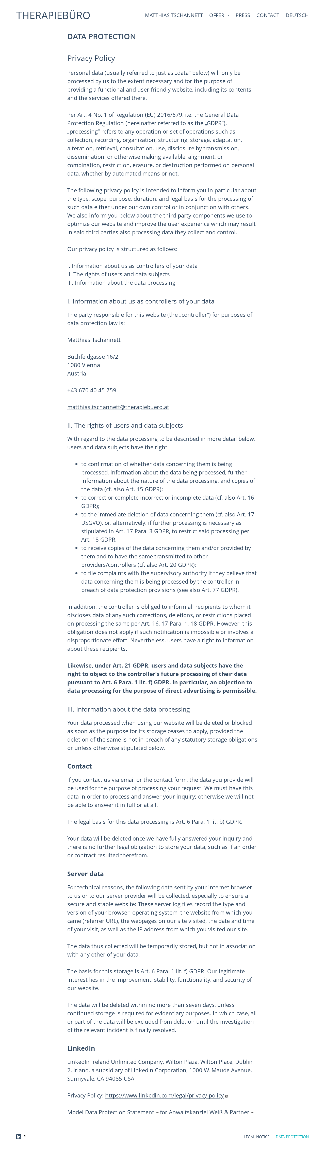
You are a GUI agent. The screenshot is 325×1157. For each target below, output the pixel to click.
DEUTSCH (297, 15)
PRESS (243, 15)
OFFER (216, 15)
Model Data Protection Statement (110, 1112)
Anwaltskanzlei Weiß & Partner (209, 1112)
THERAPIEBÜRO (53, 15)
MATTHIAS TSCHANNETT (174, 15)
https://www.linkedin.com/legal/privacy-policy (164, 1095)
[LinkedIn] (20, 1136)
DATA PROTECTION (292, 1136)
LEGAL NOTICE (256, 1136)
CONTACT (267, 15)
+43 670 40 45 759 (91, 390)
